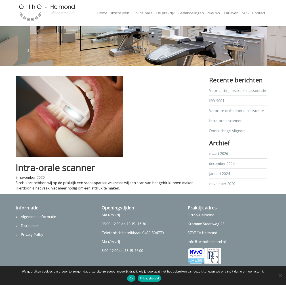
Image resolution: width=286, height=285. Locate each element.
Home (102, 12)
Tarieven (230, 12)
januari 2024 (219, 173)
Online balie (143, 12)
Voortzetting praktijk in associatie (237, 90)
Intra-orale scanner (225, 120)
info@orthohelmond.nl (207, 241)
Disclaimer (29, 225)
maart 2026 (218, 153)
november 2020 (222, 183)
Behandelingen (191, 12)
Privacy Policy (32, 234)
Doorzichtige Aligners (227, 130)
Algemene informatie (38, 216)
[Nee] (280, 275)
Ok (131, 278)
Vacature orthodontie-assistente (236, 110)
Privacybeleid (149, 278)
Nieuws (213, 12)
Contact (258, 12)
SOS (245, 12)
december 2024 (222, 163)
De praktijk (165, 12)
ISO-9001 (216, 100)
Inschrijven (120, 12)
